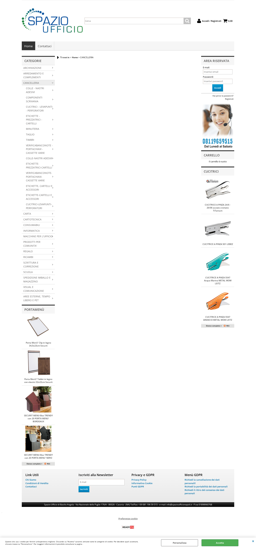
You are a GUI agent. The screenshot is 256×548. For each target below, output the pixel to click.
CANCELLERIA (31, 82)
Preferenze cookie (128, 518)
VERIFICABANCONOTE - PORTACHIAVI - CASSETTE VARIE (39, 149)
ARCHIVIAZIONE (32, 68)
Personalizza (180, 542)
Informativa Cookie (141, 483)
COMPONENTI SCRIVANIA (34, 99)
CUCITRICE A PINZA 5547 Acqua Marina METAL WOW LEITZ (217, 280)
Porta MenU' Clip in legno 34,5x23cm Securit (38, 344)
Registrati (229, 99)
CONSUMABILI (31, 225)
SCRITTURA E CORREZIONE (31, 264)
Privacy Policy (138, 479)
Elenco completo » (34, 463)
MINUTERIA (32, 128)
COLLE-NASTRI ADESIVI (39, 158)
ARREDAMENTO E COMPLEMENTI (33, 75)
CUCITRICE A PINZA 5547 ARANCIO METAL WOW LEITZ (217, 318)
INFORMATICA (31, 230)
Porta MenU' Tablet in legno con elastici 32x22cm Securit (38, 381)
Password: (208, 76)
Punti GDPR (137, 486)
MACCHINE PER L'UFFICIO (38, 236)
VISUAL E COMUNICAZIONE (33, 288)
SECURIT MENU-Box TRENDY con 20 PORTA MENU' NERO (38, 456)
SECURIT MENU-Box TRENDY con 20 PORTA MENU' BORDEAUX (38, 418)
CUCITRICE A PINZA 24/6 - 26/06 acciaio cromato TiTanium (218, 207)
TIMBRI (30, 139)
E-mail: (206, 67)
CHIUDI (253, 541)
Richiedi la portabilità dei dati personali (206, 486)
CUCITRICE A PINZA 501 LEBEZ (218, 244)
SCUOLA (28, 272)
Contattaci (45, 46)
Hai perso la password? (223, 95)
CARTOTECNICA (32, 219)
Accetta (220, 542)
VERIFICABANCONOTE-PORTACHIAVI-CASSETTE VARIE (39, 176)
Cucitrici (211, 171)
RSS (48, 463)
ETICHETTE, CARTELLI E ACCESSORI (39, 187)
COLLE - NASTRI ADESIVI (35, 90)
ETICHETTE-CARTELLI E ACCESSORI (39, 196)
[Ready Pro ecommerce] (128, 527)
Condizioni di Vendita (36, 483)
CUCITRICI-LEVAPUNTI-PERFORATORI (39, 206)
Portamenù (34, 309)
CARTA (27, 213)
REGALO (28, 251)
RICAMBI (28, 257)
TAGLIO (30, 134)
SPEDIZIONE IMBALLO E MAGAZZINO (37, 279)
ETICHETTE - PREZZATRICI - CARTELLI (34, 119)
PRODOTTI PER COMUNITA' (31, 243)
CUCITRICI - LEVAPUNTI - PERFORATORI (39, 108)
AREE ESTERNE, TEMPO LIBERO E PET (36, 298)
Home (28, 46)
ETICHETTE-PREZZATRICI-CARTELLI (39, 165)
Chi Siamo (30, 479)
